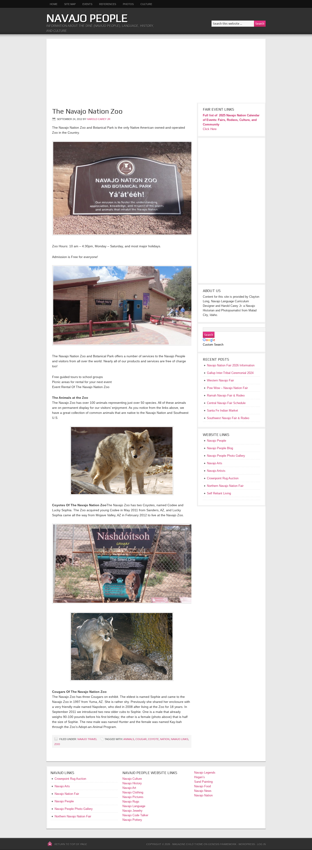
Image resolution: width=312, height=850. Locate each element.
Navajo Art (129, 788)
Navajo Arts (62, 786)
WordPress (246, 844)
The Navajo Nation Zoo (87, 111)
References (107, 4)
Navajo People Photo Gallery (74, 809)
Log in (261, 844)
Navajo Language (133, 806)
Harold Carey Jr (98, 119)
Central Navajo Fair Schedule (226, 403)
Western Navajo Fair (220, 380)
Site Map (70, 4)
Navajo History (132, 783)
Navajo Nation (203, 795)
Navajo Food (203, 786)
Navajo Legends (204, 772)
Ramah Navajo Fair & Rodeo (226, 395)
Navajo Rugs (130, 801)
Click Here (210, 129)
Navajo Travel (87, 739)
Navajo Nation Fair (67, 793)
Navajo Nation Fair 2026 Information (230, 365)
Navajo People (87, 18)
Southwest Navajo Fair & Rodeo (228, 418)
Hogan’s (199, 777)
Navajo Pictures (132, 797)
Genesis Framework (222, 844)
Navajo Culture (132, 778)
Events (87, 4)
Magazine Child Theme (187, 844)
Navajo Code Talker (135, 815)
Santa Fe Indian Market (222, 410)
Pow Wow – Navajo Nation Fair (227, 388)
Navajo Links (179, 739)
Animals (128, 739)
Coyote (153, 739)
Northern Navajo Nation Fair (73, 816)
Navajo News (203, 791)
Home (53, 4)
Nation (164, 739)
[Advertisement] (156, 71)
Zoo (57, 744)
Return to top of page (70, 844)
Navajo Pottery (132, 819)
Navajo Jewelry (132, 810)
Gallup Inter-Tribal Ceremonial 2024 (230, 373)
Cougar (141, 739)
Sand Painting (203, 781)
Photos (128, 4)
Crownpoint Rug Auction (70, 778)
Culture (144, 4)
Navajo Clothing (133, 792)
